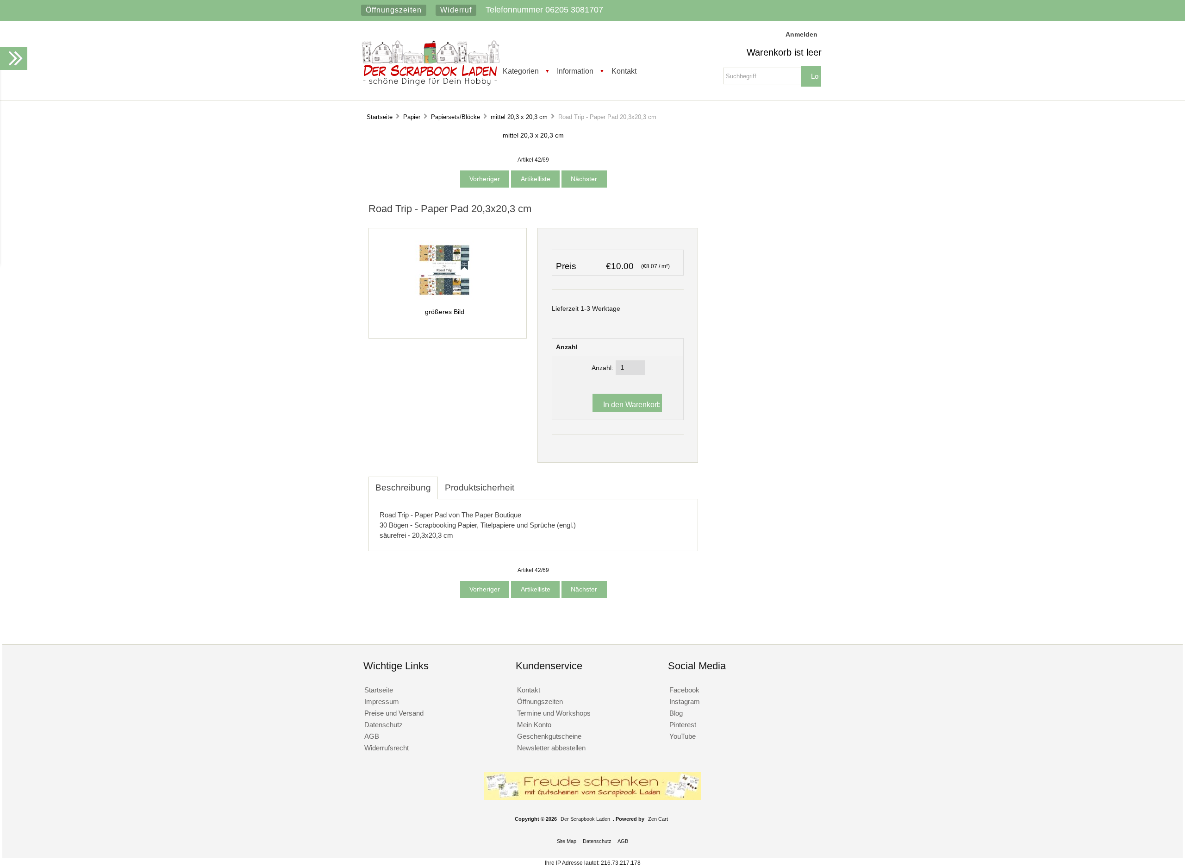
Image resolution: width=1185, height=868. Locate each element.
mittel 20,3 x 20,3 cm (519, 116)
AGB (371, 736)
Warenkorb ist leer (784, 52)
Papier (411, 116)
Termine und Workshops (554, 713)
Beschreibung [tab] (403, 487)
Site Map (566, 841)
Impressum (381, 701)
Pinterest (682, 725)
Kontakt (623, 71)
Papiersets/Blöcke (455, 116)
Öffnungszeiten (394, 10)
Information (575, 71)
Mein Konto (534, 725)
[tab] (528, 483)
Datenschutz (383, 725)
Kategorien (521, 71)
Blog (676, 713)
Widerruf (456, 10)
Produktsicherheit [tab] (479, 487)
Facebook (684, 690)
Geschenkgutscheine (549, 736)
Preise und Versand (394, 713)
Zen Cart (658, 819)
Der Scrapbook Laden (585, 819)
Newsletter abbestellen (551, 748)
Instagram (684, 701)
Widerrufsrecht (386, 748)
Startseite (380, 116)
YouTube (682, 736)
